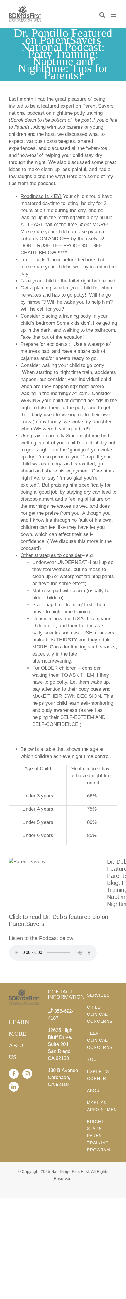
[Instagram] (27, 1074)
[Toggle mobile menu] (114, 15)
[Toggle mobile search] (102, 15)
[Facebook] (14, 1074)
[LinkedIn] (14, 1087)
